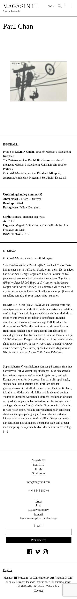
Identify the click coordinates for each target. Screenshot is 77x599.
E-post (39, 525)
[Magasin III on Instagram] (45, 553)
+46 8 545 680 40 (38, 490)
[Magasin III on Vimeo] (37, 553)
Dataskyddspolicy (38, 509)
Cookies (38, 590)
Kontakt (38, 514)
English (7, 570)
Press (38, 501)
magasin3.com (64, 577)
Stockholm (8, 11)
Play (38, 505)
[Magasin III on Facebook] (29, 553)
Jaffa (17, 11)
